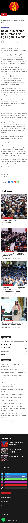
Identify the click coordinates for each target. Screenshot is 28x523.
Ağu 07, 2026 (17, 327)
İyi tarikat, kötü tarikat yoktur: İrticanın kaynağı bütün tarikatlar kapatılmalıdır (13, 289)
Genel (3, 354)
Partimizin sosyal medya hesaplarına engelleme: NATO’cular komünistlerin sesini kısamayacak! (13, 415)
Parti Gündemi (4, 505)
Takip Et (24, 476)
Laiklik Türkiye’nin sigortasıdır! (9, 221)
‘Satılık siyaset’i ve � (16, 456)
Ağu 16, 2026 (17, 224)
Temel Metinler (4, 514)
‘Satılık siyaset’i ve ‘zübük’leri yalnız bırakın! (13, 255)
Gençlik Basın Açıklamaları (9, 345)
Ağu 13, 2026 (17, 293)
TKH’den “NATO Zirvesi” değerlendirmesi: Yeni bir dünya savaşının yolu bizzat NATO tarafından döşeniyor (13, 408)
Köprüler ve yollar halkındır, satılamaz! (12, 394)
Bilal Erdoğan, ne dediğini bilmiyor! (11, 397)
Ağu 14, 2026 (17, 258)
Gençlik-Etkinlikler (6, 348)
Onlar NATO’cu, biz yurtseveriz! (10, 423)
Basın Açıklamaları (6, 27)
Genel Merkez (11, 42)
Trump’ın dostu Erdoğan (8, 420)
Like (25, 473)
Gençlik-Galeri (5, 351)
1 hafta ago (12, 452)
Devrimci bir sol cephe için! (9, 400)
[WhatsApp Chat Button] (3, 520)
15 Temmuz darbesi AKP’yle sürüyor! (12, 403)
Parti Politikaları (5, 510)
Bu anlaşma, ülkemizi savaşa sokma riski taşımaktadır (13, 324)
